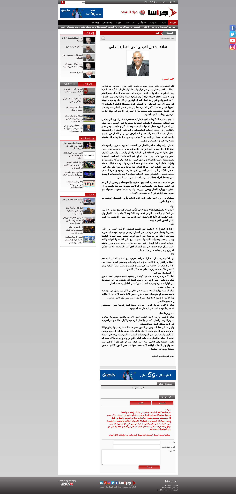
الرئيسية (173, 22)
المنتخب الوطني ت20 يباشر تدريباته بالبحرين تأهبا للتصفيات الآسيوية (99, 27)
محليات (163, 22)
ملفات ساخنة (129, 22)
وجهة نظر (95, 22)
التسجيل (162, 403)
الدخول (140, 403)
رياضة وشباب (107, 22)
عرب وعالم (153, 22)
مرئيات (118, 22)
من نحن (172, 2)
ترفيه (145, 2)
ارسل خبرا (153, 2)
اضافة (149, 467)
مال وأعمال (142, 22)
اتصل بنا (164, 2)
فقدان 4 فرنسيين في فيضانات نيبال (145, 27)
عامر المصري (168, 79)
